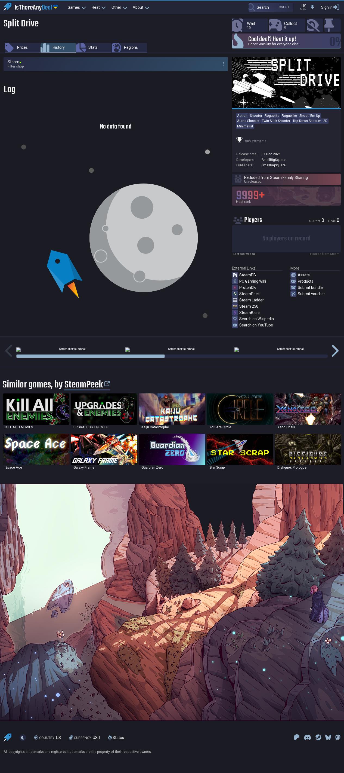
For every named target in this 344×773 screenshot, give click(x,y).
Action (242, 116)
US (50, 737)
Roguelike (289, 116)
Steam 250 (248, 306)
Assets (304, 275)
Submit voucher (311, 294)
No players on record (286, 239)
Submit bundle (310, 287)
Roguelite (272, 116)
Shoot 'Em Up (309, 116)
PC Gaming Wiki (252, 281)
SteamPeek (249, 294)
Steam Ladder (251, 300)
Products (305, 281)
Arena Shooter (248, 121)
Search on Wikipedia (256, 319)
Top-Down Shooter (307, 121)
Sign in (327, 7)
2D (325, 121)
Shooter (256, 116)
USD (87, 737)
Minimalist (245, 126)
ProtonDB (247, 287)
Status (118, 737)
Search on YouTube (256, 325)
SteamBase (249, 312)
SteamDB (247, 275)
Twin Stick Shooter (276, 121)
